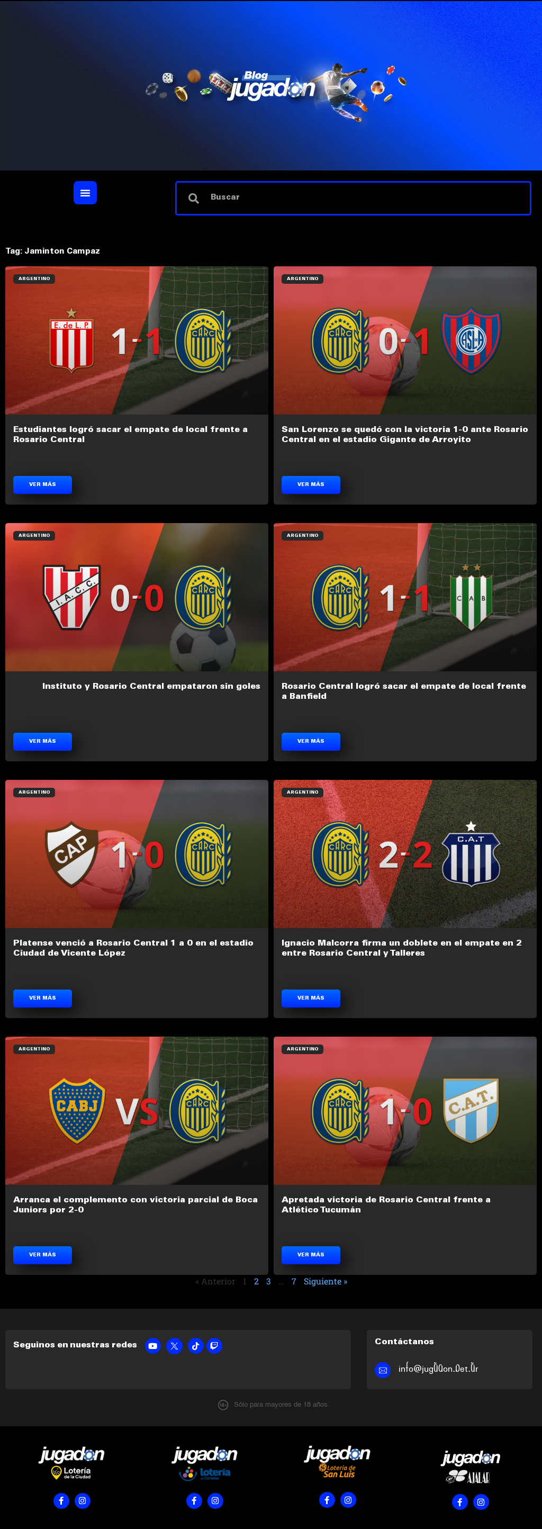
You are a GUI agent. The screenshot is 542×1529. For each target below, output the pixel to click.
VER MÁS (42, 485)
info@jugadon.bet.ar (438, 1369)
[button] (85, 192)
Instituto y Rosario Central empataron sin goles (151, 686)
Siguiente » (325, 1281)
